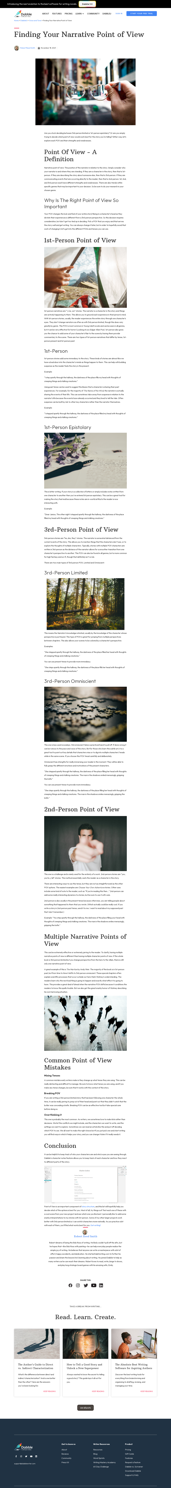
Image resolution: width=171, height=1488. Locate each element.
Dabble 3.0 (87, 4)
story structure (88, 1206)
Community (93, 13)
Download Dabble (133, 1471)
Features (57, 13)
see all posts (85, 1407)
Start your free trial (141, 13)
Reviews (65, 1454)
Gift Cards (129, 1454)
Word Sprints (99, 1458)
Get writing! (96, 1225)
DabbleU (107, 13)
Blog (95, 1454)
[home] (23, 13)
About (45, 13)
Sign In (119, 13)
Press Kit (65, 1462)
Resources (97, 1449)
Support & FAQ (131, 1475)
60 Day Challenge (101, 1466)
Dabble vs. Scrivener (134, 1466)
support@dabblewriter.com (24, 1463)
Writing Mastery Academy (104, 1462)
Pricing (68, 13)
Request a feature (132, 1462)
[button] (80, 13)
